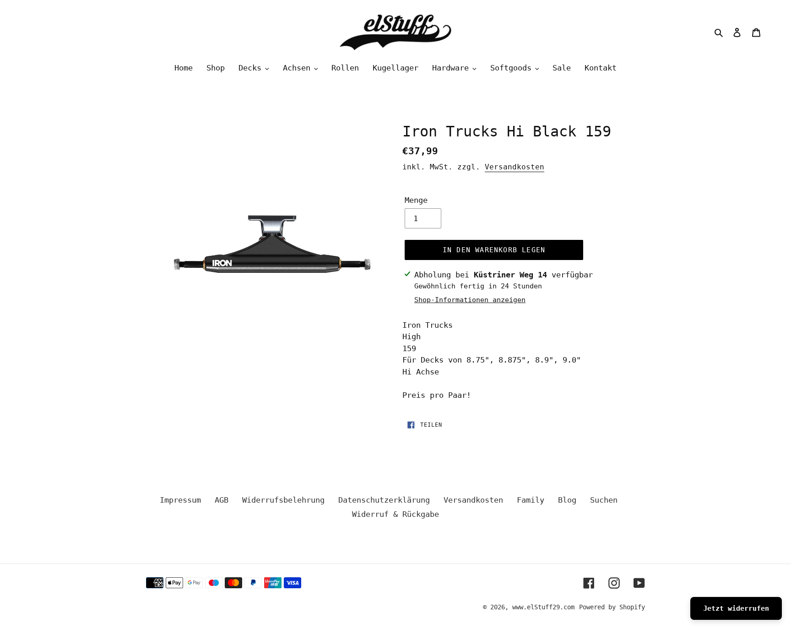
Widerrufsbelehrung (283, 499)
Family (530, 499)
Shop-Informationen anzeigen (470, 300)
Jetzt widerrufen (736, 608)
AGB (221, 499)
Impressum (180, 499)
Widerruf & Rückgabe (395, 514)
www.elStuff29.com (543, 607)
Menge (416, 200)
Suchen (604, 499)
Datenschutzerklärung (384, 499)
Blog (567, 499)
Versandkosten (514, 167)
